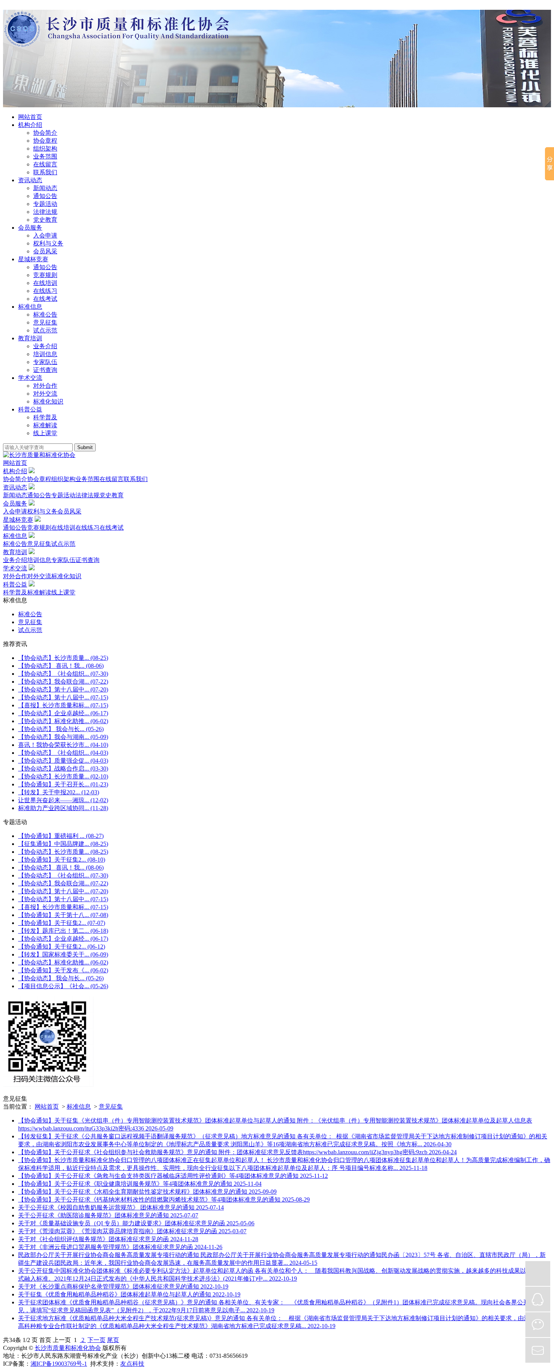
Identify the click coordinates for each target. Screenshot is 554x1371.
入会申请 (45, 235)
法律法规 (45, 212)
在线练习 (45, 291)
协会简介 (45, 132)
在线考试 (45, 299)
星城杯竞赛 (33, 259)
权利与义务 (48, 243)
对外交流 (45, 393)
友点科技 (132, 1363)
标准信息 (30, 306)
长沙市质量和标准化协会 (68, 1348)
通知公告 (45, 196)
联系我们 (45, 172)
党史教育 (45, 219)
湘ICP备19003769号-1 (59, 1363)
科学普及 (45, 417)
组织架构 (45, 148)
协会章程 (45, 140)
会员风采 (45, 251)
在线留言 (45, 164)
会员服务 (30, 227)
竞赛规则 (45, 275)
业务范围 (45, 156)
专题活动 (45, 204)
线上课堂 (45, 433)
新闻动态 (45, 188)
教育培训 (30, 338)
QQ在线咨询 (537, 1299)
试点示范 (45, 330)
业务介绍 (45, 346)
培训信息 (45, 354)
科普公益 (30, 409)
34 (12, 1340)
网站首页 (30, 117)
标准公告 (45, 314)
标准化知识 (48, 401)
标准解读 (45, 425)
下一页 (96, 1340)
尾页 (113, 1340)
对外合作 (45, 385)
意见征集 (45, 322)
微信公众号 (537, 1324)
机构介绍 (30, 125)
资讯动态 (30, 180)
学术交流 (30, 378)
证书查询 (45, 370)
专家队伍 (45, 362)
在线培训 (45, 283)
